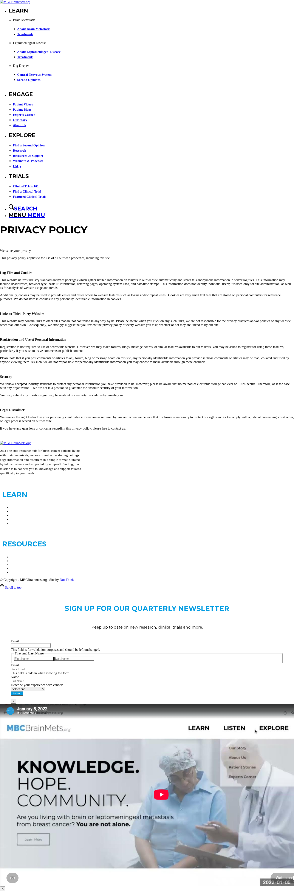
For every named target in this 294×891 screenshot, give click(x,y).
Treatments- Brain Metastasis (30, 515)
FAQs (15, 561)
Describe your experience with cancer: (37, 685)
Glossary (17, 564)
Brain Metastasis (22, 507)
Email (15, 641)
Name (15, 677)
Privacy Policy (21, 568)
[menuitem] (151, 49)
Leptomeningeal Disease (27, 511)
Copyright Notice (22, 572)
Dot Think (67, 580)
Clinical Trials (20, 557)
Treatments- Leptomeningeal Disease (36, 519)
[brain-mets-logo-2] (15, 2)
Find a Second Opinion (26, 523)
